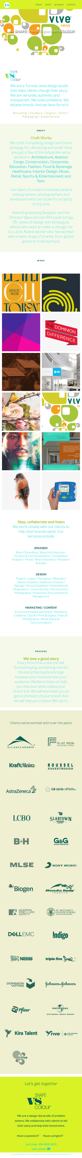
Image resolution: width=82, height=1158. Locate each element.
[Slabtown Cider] (21, 372)
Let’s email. (39, 1149)
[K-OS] (21, 451)
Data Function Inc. (64, 1154)
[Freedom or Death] (21, 491)
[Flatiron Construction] (61, 451)
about (38, 4)
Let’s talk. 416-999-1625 (41, 1144)
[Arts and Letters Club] (21, 293)
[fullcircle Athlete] (61, 293)
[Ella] (61, 491)
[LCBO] (21, 412)
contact (71, 4)
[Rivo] (21, 332)
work (48, 4)
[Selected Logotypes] (61, 412)
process (58, 4)
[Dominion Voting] (61, 332)
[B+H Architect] (61, 372)
